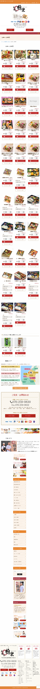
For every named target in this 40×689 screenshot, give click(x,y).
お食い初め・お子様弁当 (17, 561)
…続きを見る (19, 611)
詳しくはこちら (7, 68)
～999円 (15, 514)
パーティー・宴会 (16, 508)
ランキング (34, 670)
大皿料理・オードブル (17, 505)
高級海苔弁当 (16, 539)
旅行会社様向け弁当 (17, 484)
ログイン (38, 2)
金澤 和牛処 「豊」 (17, 534)
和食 (14, 536)
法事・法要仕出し (16, 500)
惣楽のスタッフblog (35, 671)
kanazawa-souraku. (19, 687)
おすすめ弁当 (16, 489)
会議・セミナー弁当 (17, 492)
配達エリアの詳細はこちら (20, 388)
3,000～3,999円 (16, 522)
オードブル (34, 667)
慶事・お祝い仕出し (21, 671)
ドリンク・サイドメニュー (18, 564)
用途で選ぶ (34, 662)
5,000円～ (15, 527)
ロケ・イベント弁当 (17, 553)
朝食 (14, 542)
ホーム (2, 41)
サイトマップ (29, 2)
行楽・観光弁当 (16, 487)
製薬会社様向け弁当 (17, 481)
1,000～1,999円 (16, 517)
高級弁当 (34, 666)
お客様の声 (23, 2)
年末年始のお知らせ (17, 605)
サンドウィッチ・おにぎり (29, 671)
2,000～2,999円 (21, 678)
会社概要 (33, 2)
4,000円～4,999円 (16, 525)
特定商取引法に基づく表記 (36, 675)
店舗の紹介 (34, 663)
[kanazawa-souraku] (8, 652)
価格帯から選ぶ (7, 41)
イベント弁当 (16, 497)
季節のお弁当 (16, 544)
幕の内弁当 (15, 556)
